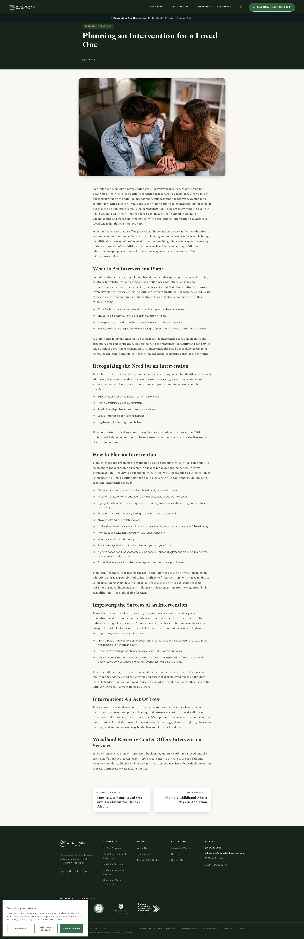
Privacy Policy (171, 928)
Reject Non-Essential (46, 928)
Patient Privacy (228, 928)
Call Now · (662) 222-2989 (273, 7)
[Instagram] (70, 871)
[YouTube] (86, 871)
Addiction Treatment (98, 26)
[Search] (241, 7)
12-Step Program (112, 848)
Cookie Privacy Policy (190, 928)
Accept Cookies (72, 928)
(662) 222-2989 (213, 847)
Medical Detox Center (148, 860)
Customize (20, 928)
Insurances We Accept (182, 848)
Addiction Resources (113, 864)
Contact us (111, 769)
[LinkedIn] (78, 871)
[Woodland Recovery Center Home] (22, 7)
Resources (224, 7)
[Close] (82, 903)
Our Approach (180, 7)
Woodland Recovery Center (151, 928)
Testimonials (143, 854)
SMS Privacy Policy (210, 928)
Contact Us (177, 860)
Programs (156, 7)
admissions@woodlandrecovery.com (224, 853)
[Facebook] (62, 871)
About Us (142, 848)
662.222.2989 (101, 256)
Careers (175, 854)
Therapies (203, 7)
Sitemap (240, 928)
